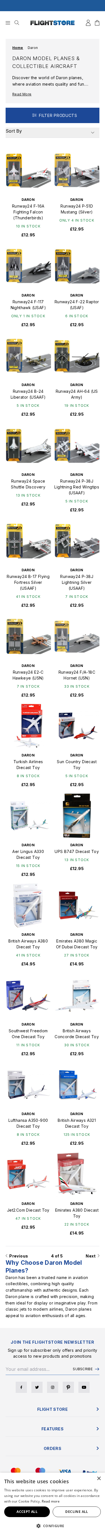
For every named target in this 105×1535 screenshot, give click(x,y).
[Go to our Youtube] (84, 1387)
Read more (51, 1501)
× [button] (99, 1479)
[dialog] (52, 1504)
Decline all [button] (76, 1511)
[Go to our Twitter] (37, 1387)
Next (91, 1256)
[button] (52, 1526)
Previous (17, 1256)
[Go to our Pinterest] (68, 1387)
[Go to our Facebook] (21, 1387)
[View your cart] (97, 22)
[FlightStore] (52, 23)
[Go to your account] (88, 22)
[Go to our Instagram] (52, 1387)
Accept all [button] (27, 1511)
